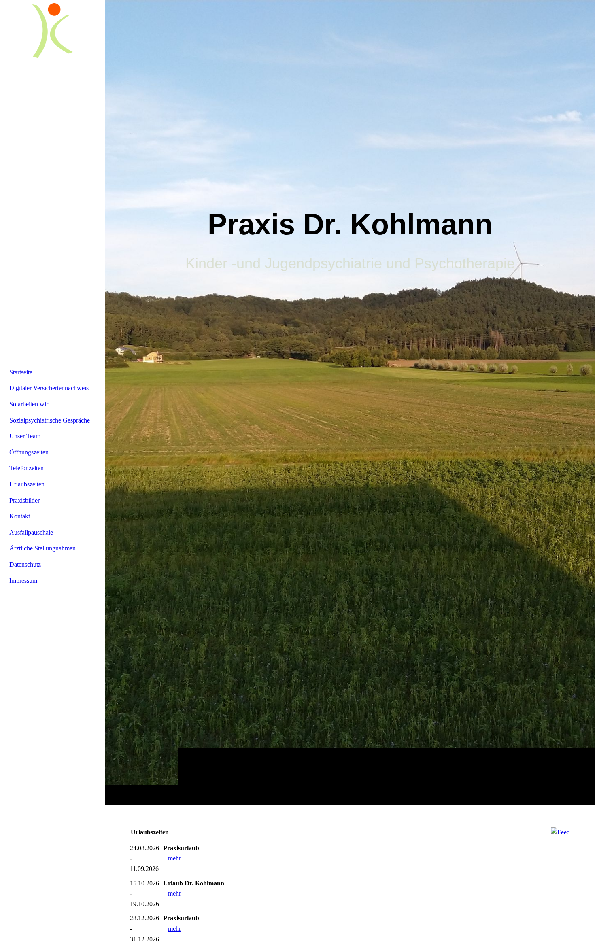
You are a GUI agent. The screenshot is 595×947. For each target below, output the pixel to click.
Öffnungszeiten (29, 452)
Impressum (23, 580)
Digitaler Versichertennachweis (49, 387)
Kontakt (19, 516)
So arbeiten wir (28, 404)
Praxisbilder (24, 500)
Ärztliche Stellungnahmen (42, 548)
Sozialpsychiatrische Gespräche (49, 420)
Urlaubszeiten (27, 484)
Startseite (20, 372)
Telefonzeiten (26, 468)
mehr (174, 858)
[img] (350, 402)
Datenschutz (25, 564)
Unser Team (24, 436)
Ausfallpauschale (31, 532)
